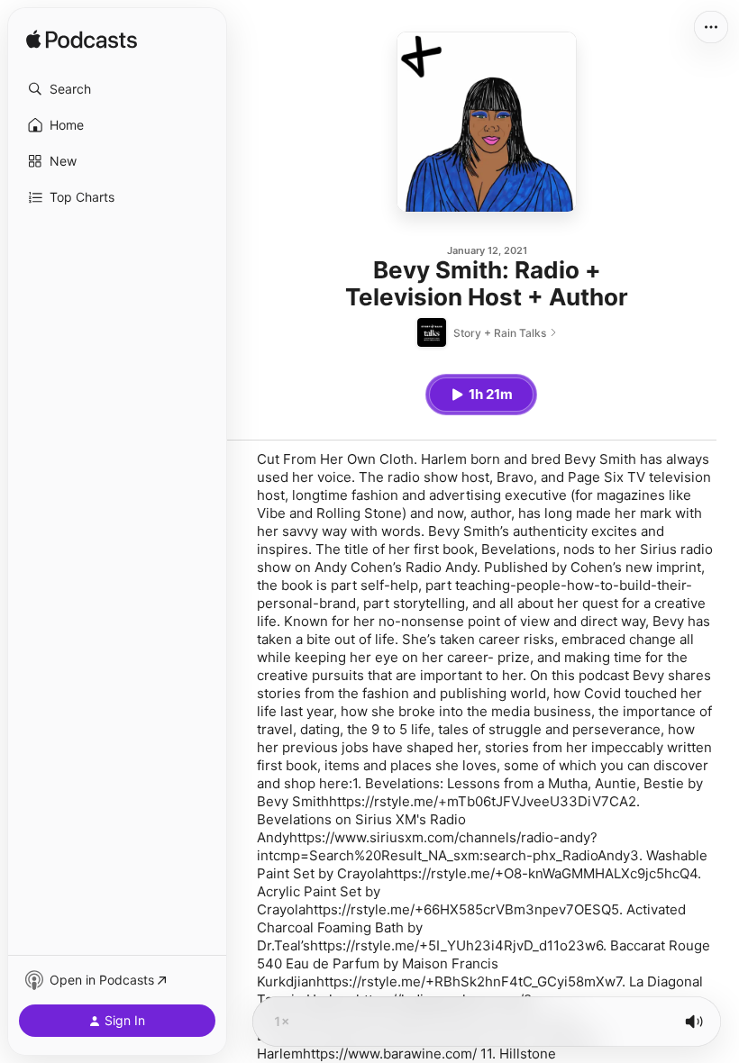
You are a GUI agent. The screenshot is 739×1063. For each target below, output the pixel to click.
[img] (81, 41)
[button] (117, 89)
